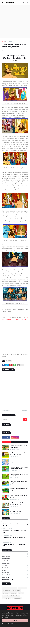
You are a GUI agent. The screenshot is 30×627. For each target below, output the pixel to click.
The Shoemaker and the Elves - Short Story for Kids (19, 510)
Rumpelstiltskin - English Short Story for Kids (14, 531)
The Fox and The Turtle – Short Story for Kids (19, 475)
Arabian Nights (15, 558)
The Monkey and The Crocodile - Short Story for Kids (19, 467)
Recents (14, 442)
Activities (15, 554)
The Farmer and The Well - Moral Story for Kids (17, 503)
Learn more (5, 617)
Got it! (15, 621)
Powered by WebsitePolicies (9, 623)
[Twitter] (7, 365)
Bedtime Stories (15, 561)
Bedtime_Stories (15, 563)
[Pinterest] (10, 365)
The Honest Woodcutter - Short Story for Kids (19, 482)
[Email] (18, 365)
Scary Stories (15, 572)
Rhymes (15, 570)
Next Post (25, 410)
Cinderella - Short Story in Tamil (19, 460)
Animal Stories (15, 556)
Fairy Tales (9, 41)
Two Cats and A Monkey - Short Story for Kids (19, 489)
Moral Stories (15, 568)
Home (3, 41)
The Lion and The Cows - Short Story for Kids (18, 446)
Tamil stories (15, 577)
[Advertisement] (15, 21)
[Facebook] (3, 365)
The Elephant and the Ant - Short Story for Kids (18, 453)
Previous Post (6, 410)
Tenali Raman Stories (15, 579)
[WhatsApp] (14, 365)
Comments (24, 442)
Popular (6, 442)
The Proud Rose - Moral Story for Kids (18, 496)
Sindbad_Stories (15, 575)
